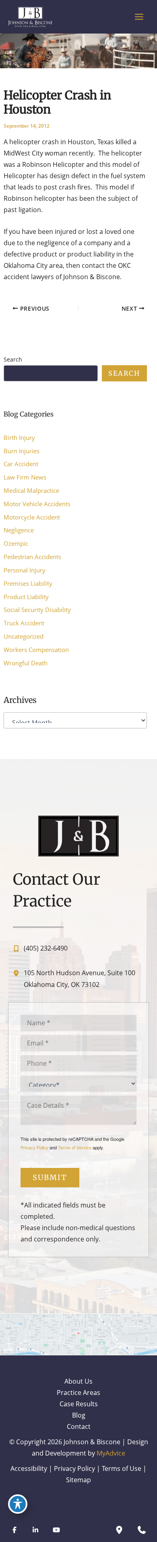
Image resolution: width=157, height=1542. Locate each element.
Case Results (79, 1403)
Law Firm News (25, 477)
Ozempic (16, 543)
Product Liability (26, 597)
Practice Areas (78, 1392)
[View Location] (18, 972)
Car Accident (21, 464)
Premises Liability (28, 583)
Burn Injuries (21, 451)
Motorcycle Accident (32, 517)
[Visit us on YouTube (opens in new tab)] (56, 1530)
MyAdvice (111, 1453)
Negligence (19, 530)
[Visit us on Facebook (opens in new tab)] (14, 1530)
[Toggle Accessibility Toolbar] (17, 1504)
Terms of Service (74, 1147)
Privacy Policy (34, 1147)
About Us (78, 1381)
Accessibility (28, 1468)
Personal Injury (24, 570)
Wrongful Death (26, 663)
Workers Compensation (36, 650)
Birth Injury (19, 437)
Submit (50, 1177)
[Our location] (119, 1530)
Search (13, 359)
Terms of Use (121, 1468)
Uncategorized (23, 636)
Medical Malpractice (31, 490)
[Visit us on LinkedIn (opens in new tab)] (35, 1530)
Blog (78, 1415)
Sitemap (78, 1479)
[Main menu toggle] (139, 17)
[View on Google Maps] (78, 1333)
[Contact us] (141, 1530)
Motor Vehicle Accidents (37, 504)
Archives (20, 700)
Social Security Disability (37, 610)
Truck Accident (24, 623)
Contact (79, 1426)
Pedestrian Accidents (32, 557)
